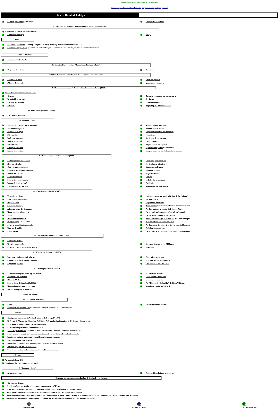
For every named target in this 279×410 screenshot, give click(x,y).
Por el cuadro (151, 206)
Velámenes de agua (15, 132)
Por (156, 209)
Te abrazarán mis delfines (156, 304)
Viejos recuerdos (152, 173)
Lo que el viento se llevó (17, 183)
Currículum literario (16, 383)
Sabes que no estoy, (15, 206)
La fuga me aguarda (154, 196)
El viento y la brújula (154, 280)
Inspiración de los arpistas (156, 144)
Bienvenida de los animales (18, 308)
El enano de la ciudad (13, 31)
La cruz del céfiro (14, 177)
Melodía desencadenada (155, 180)
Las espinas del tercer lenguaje (20, 340)
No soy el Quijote (14, 286)
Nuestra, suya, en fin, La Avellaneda (21, 347)
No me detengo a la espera (18, 212)
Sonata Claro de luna (16, 283)
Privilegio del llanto (154, 102)
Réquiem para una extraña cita (158, 105)
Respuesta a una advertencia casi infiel (20, 93)
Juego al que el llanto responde (20, 225)
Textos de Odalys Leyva (17, 48)
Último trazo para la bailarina (19, 289)
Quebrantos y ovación (155, 83)
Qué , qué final (155, 228)
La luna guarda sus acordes (18, 161)
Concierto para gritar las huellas (20, 389)
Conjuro (10, 96)
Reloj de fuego (13, 222)
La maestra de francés (155, 21)
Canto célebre (151, 141)
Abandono (150, 70)
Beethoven (150, 99)
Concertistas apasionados (17, 167)
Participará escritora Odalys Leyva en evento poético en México (33, 386)
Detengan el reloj (153, 170)
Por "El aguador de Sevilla (157, 283)
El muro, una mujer (15, 21)
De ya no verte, (13, 202)
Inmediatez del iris (15, 173)
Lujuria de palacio (15, 263)
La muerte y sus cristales (156, 161)
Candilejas (150, 183)
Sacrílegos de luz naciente (156, 138)
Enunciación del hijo (15, 35)
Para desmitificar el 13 (14, 360)
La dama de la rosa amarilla (157, 263)
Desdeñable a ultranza (16, 99)
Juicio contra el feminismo (18, 334)
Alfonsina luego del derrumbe (19, 209)
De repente (150, 247)
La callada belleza (15, 240)
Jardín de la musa (14, 80)
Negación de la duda (15, 70)
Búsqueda (11, 105)
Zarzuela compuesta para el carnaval (161, 96)
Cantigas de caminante (16, 318)
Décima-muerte (152, 199)
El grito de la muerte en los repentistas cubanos (26, 324)
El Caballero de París (154, 273)
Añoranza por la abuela (17, 60)
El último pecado (153, 260)
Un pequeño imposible (155, 202)
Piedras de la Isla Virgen (17, 186)
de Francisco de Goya (160, 222)
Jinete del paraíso (153, 80)
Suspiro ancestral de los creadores (160, 132)
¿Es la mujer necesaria (16, 331)
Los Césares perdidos (16, 115)
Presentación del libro (24, 395)
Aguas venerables (14, 373)
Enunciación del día (154, 373)
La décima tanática (15, 337)
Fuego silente (12, 231)
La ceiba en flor (11, 363)
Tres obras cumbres (15, 350)
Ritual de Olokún (14, 280)
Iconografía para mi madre (157, 186)
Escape (148, 35)
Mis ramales (12, 135)
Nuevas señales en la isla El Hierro (160, 244)
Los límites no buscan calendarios (21, 257)
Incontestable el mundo (155, 128)
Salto (9, 215)
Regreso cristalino (14, 164)
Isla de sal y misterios (16, 44)
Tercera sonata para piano (18, 273)
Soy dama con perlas (154, 148)
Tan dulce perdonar (15, 196)
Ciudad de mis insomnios (156, 277)
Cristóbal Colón (13, 247)
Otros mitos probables (155, 257)
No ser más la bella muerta (18, 343)
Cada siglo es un (14, 260)
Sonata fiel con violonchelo (18, 180)
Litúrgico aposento (15, 138)
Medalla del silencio (15, 102)
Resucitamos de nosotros (156, 125)
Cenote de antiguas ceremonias (20, 170)
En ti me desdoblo (14, 228)
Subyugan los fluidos (15, 125)
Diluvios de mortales (15, 83)
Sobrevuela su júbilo (15, 128)
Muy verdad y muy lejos (17, 199)
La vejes (149, 177)
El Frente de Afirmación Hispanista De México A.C (28, 321)
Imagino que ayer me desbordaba (159, 151)
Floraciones (150, 135)
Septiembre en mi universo (156, 164)
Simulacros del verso (154, 167)
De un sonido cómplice (16, 218)
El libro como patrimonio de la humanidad (25, 327)
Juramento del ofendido (17, 277)
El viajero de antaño (15, 244)
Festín (9, 304)
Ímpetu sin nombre (15, 141)
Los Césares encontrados (15, 398)
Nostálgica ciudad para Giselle (158, 286)
